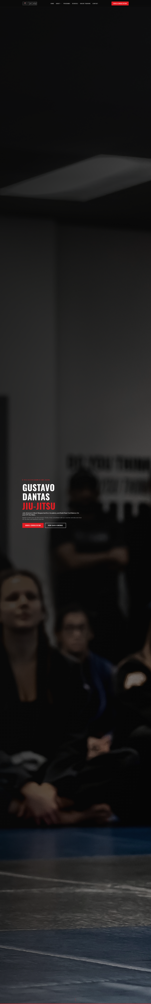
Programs (66, 3)
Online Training (85, 3)
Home (52, 3)
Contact (95, 3)
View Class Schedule (55, 525)
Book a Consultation (120, 3)
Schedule (75, 3)
